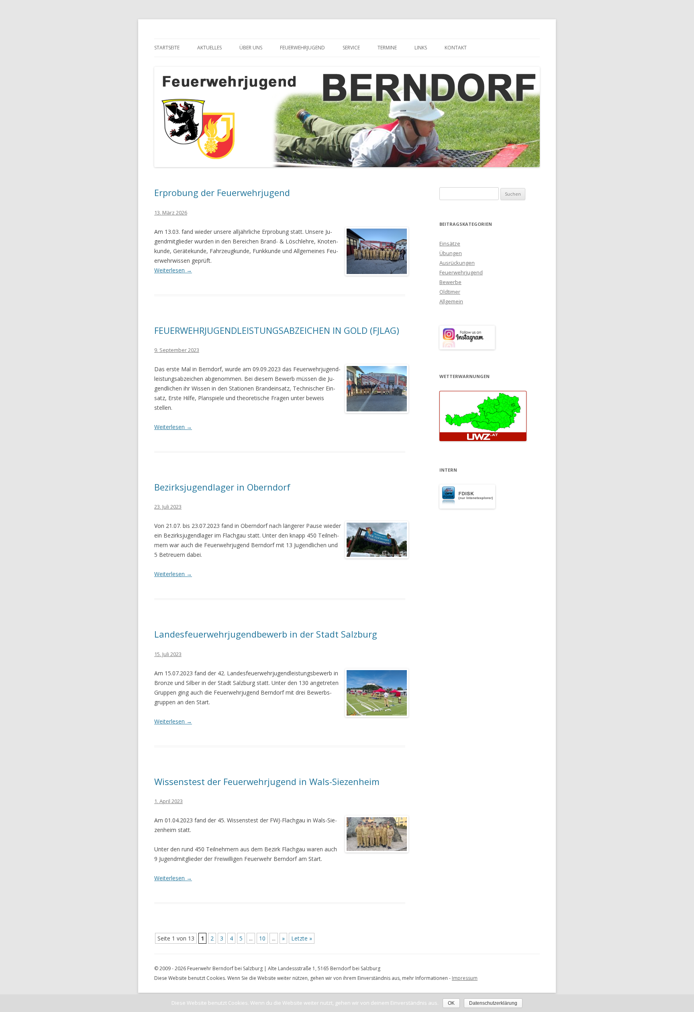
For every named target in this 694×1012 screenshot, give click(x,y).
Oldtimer (449, 291)
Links (420, 47)
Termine (387, 47)
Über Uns (250, 47)
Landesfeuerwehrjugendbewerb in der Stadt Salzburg (265, 634)
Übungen (450, 253)
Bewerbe (450, 282)
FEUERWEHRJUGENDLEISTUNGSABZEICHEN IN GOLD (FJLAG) (276, 330)
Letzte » (301, 938)
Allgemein (451, 301)
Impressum (465, 978)
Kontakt (456, 47)
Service (351, 47)
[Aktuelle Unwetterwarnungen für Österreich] (483, 439)
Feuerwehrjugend (302, 47)
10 (262, 938)
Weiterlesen (173, 270)
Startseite (167, 47)
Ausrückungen (457, 262)
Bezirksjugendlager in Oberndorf (222, 487)
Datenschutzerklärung (493, 1003)
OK (451, 1003)
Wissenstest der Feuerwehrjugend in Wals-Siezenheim (267, 781)
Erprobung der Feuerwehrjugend (222, 192)
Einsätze (449, 243)
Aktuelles (209, 47)
